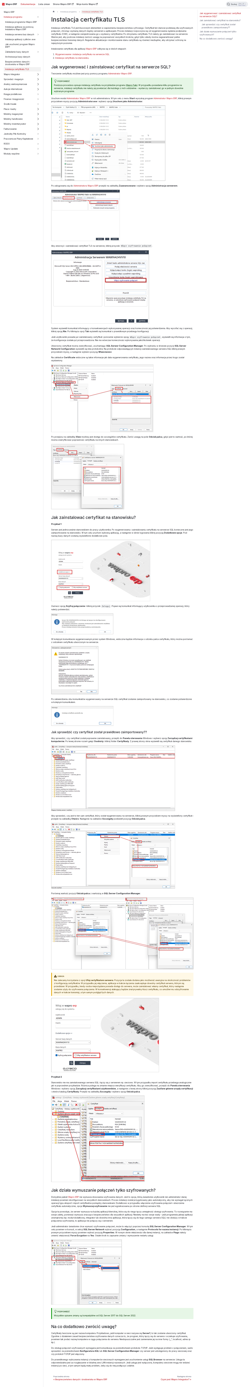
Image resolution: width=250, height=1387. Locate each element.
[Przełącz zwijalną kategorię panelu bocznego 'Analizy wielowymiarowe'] (38, 84)
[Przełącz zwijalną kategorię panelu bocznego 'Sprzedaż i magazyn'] (38, 79)
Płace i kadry (10, 109)
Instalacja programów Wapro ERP (21, 22)
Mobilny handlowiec (13, 119)
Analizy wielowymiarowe (15, 84)
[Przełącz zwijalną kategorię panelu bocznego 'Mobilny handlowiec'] (38, 119)
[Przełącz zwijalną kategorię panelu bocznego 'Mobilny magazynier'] (38, 114)
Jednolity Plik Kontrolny (15, 134)
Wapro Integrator (12, 74)
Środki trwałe (10, 104)
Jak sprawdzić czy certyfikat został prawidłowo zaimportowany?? (218, 26)
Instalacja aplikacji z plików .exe (20, 39)
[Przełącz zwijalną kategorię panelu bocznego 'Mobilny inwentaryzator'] (38, 124)
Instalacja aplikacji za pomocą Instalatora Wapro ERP (19, 28)
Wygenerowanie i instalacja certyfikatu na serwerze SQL (82, 54)
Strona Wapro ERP (62, 4)
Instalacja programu (13, 17)
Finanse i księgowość (14, 99)
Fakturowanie (10, 129)
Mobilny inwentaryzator (15, 124)
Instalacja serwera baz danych (19, 34)
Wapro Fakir (131, 85)
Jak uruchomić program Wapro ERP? (20, 45)
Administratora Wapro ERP (85, 185)
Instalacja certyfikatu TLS (17, 69)
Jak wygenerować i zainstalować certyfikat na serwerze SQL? (220, 15)
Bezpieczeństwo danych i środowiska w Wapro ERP (17, 63)
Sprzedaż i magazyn (13, 79)
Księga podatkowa (13, 94)
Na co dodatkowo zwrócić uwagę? (216, 38)
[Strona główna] (53, 12)
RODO (7, 144)
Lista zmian (44, 4)
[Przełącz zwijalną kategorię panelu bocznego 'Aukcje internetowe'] (38, 89)
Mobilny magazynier (13, 114)
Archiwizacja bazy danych (17, 56)
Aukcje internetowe (13, 89)
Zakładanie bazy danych (17, 52)
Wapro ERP (9, 12)
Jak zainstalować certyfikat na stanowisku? (220, 20)
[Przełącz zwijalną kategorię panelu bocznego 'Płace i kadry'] (38, 109)
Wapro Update (11, 149)
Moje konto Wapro (86, 4)
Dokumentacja (28, 4)
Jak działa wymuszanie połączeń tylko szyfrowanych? (218, 33)
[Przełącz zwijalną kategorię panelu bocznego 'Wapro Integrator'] (38, 74)
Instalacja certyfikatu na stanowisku (72, 58)
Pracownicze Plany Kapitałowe (18, 139)
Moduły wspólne (12, 153)
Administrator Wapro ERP (120, 73)
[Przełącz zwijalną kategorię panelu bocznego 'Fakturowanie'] (38, 129)
